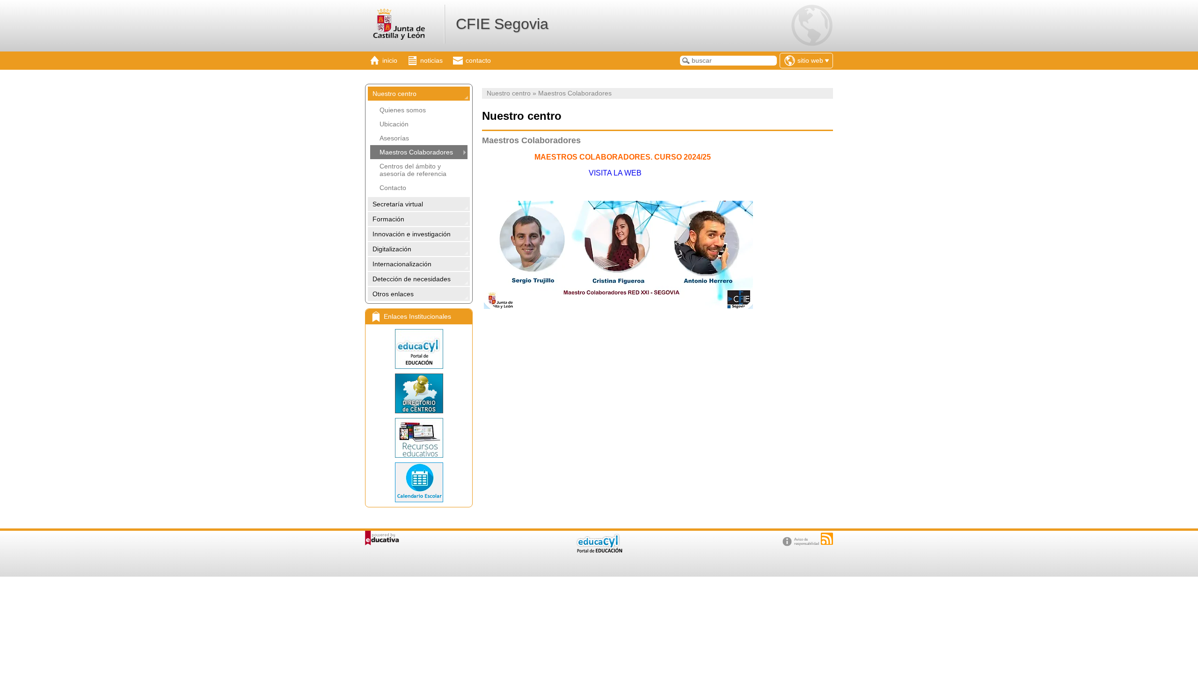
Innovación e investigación (412, 234)
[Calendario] (418, 482)
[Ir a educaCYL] (599, 551)
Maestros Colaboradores (416, 152)
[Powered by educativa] (382, 538)
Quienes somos (403, 110)
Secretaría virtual (398, 204)
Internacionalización (402, 264)
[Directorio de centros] (418, 393)
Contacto (393, 187)
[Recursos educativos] (418, 438)
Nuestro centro (394, 93)
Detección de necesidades (412, 279)
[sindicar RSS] (827, 539)
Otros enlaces (393, 294)
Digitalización (392, 249)
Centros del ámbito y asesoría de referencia (413, 169)
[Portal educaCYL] (418, 349)
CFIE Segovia (502, 23)
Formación (388, 219)
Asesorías (394, 138)
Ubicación (394, 124)
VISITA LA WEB (615, 173)
